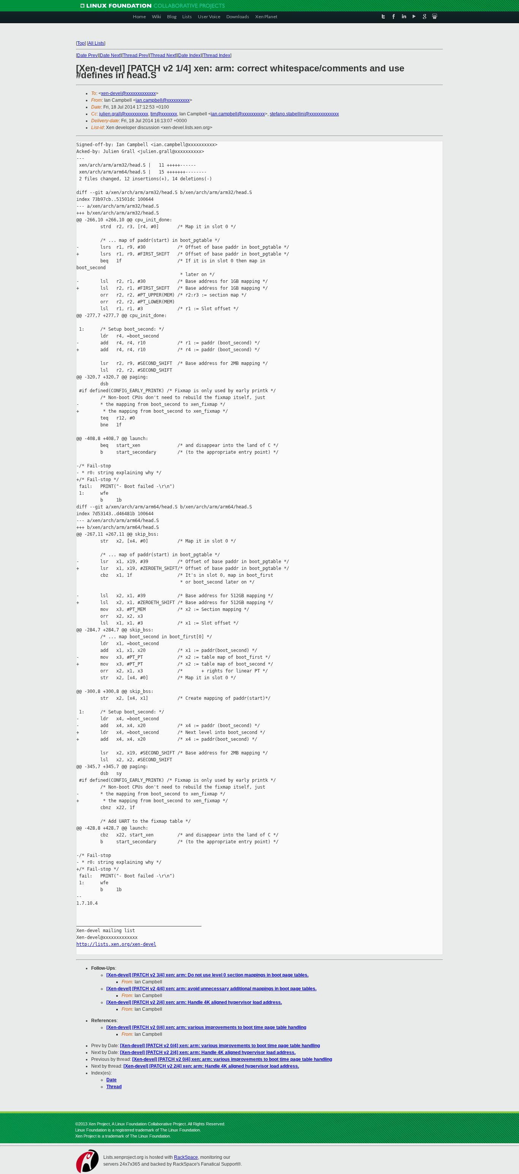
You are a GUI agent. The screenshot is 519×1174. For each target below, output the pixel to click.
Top (81, 43)
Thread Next (163, 55)
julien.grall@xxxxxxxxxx (123, 114)
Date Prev (87, 55)
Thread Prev (135, 55)
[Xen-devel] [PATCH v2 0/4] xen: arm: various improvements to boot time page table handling (206, 1027)
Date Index (189, 55)
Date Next (110, 55)
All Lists (96, 43)
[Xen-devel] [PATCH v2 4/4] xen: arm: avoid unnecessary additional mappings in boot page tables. (211, 988)
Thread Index (216, 55)
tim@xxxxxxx (163, 114)
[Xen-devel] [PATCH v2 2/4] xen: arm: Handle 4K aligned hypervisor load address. (194, 1002)
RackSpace (186, 1157)
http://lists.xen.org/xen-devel (116, 944)
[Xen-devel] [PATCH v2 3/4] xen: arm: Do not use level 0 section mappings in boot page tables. (207, 975)
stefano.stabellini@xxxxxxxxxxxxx (304, 114)
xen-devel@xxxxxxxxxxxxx (128, 93)
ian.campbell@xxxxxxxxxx (163, 100)
